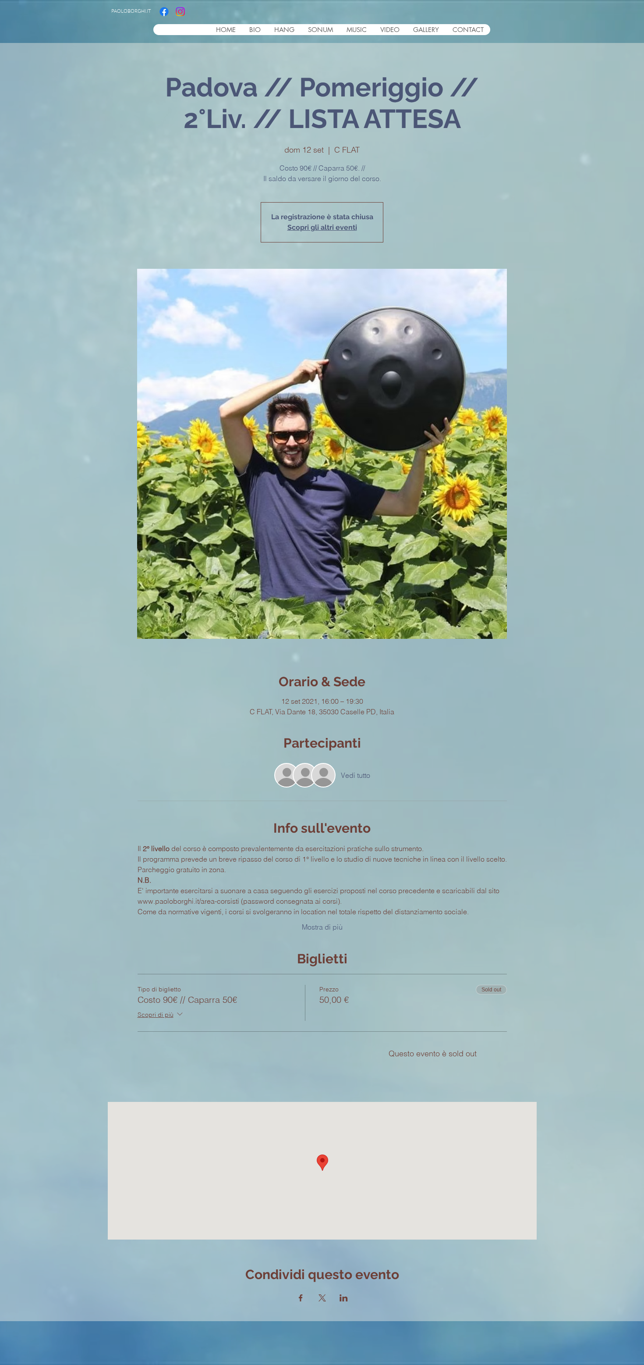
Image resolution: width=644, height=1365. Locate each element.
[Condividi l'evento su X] (322, 1297)
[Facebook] (164, 12)
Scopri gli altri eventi (322, 227)
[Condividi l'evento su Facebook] (301, 1297)
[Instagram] (180, 12)
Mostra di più (322, 927)
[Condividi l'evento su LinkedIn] (344, 1297)
